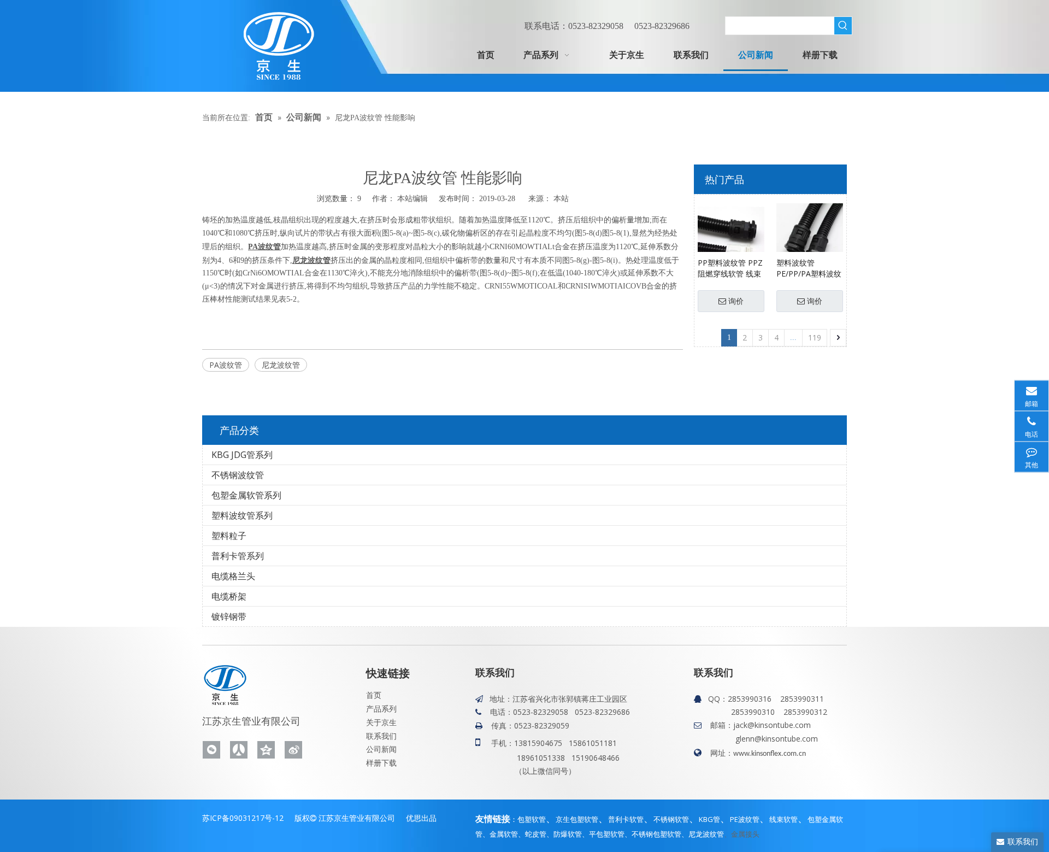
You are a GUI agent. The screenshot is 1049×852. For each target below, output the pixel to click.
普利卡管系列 (237, 556)
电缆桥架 (228, 596)
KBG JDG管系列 (242, 455)
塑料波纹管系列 (242, 515)
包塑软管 (531, 819)
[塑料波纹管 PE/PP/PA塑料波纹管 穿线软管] (809, 235)
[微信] (211, 750)
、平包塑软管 (603, 834)
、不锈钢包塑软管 (652, 834)
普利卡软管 (626, 819)
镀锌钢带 (228, 616)
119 (814, 337)
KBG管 (709, 819)
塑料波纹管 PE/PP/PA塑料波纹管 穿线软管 (808, 268)
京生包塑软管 (577, 819)
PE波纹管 (744, 819)
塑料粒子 (228, 536)
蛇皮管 (535, 834)
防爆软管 (567, 834)
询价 (736, 301)
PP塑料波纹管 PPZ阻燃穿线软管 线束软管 (730, 268)
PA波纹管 (225, 365)
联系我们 (381, 736)
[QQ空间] (266, 750)
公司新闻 (381, 749)
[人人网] (238, 750)
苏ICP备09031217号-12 (243, 818)
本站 (561, 198)
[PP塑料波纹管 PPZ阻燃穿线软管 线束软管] (731, 235)
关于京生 (381, 722)
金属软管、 (507, 834)
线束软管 (783, 819)
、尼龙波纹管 (702, 834)
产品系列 (381, 708)
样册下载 (381, 762)
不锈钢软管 (671, 819)
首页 (373, 695)
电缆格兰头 (233, 576)
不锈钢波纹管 (237, 475)
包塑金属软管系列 (246, 495)
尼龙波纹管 (281, 365)
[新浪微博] (293, 750)
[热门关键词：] (843, 25)
